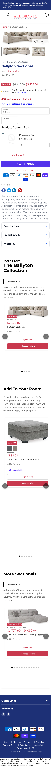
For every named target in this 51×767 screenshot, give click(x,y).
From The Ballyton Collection (14, 62)
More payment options (26, 170)
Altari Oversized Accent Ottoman (23, 459)
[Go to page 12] (38, 667)
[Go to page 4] (29, 371)
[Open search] (8, 15)
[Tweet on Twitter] (9, 190)
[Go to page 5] (29, 556)
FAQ (33, 748)
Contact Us (28, 742)
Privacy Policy (22, 748)
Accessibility (39, 745)
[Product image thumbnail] (16, 51)
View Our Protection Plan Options (17, 103)
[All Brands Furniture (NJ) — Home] (25, 16)
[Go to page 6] (31, 556)
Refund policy (25, 745)
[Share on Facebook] (3, 190)
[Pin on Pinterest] (20, 190)
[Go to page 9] (31, 667)
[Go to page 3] (26, 371)
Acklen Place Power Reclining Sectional (26, 634)
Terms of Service (10, 745)
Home (4, 27)
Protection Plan (27, 135)
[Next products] (46, 336)
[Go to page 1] (22, 371)
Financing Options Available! (18, 99)
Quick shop (28, 339)
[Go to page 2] (24, 371)
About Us (17, 742)
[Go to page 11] (36, 667)
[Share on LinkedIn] (14, 190)
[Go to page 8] (29, 667)
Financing (40, 742)
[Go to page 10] (34, 667)
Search (7, 742)
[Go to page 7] (26, 667)
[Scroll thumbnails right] (47, 51)
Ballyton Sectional (15, 326)
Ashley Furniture (12, 71)
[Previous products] (5, 336)
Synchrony (21, 92)
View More (12, 281)
